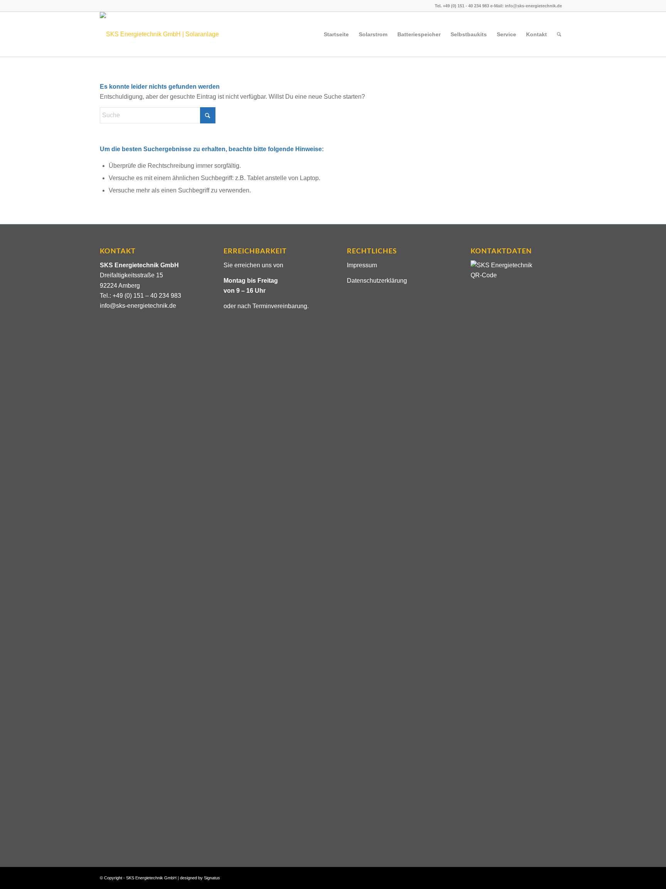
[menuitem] (336, 34)
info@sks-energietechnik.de (138, 305)
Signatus (212, 878)
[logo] (167, 34)
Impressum (362, 265)
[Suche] (559, 34)
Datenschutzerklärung (377, 280)
